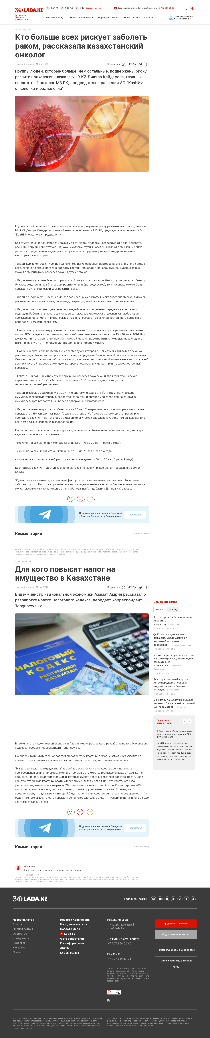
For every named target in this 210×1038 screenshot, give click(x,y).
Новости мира (132, 17)
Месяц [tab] (173, 609)
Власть (17, 924)
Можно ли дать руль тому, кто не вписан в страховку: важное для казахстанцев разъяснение (173, 662)
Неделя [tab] (160, 609)
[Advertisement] (82, 202)
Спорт (17, 952)
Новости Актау (54, 17)
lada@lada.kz (113, 981)
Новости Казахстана (82, 17)
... (159, 17)
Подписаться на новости (175, 934)
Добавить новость (176, 923)
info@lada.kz (124, 978)
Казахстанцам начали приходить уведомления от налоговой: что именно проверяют (172, 639)
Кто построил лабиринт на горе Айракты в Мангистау (172, 621)
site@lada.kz (115, 928)
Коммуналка (21, 938)
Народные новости (109, 17)
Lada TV (149, 17)
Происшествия (23, 929)
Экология (19, 942)
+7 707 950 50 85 (119, 943)
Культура (19, 947)
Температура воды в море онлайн (176, 949)
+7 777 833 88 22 (166, 8)
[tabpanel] (174, 663)
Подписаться (135, 514)
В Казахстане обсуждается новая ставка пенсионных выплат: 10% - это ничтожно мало (177, 734)
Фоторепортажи (72, 938)
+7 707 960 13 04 (119, 958)
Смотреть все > (93, 8)
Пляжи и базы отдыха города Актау (176, 962)
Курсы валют (69, 952)
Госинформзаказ (72, 943)
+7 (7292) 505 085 (119, 924)
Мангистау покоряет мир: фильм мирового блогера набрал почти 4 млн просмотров (174, 703)
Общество (20, 933)
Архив (64, 948)
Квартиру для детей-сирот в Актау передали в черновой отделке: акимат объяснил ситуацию (170, 684)
